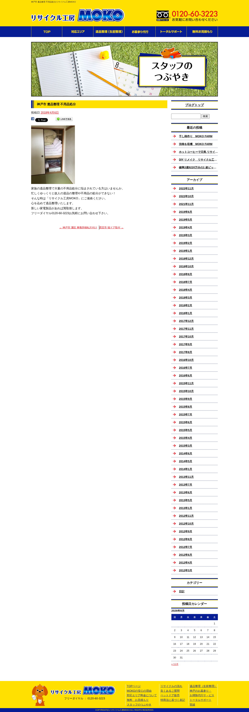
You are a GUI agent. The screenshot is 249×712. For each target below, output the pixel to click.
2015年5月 (185, 430)
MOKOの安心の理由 (139, 690)
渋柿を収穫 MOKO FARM (195, 144)
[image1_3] (53, 181)
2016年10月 (186, 359)
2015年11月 (186, 383)
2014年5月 (185, 461)
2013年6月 (185, 492)
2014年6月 (185, 453)
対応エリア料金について (142, 695)
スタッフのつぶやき (139, 704)
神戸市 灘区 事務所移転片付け (78, 227)
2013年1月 (185, 508)
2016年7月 (185, 367)
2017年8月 (185, 352)
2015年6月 (185, 422)
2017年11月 (186, 328)
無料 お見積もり (202, 31)
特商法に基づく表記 (172, 699)
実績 (192, 704)
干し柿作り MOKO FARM (195, 136)
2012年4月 (185, 562)
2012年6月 (185, 554)
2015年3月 (185, 445)
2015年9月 (185, 398)
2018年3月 (185, 297)
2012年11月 (186, 515)
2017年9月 (185, 344)
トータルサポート (171, 31)
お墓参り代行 (140, 31)
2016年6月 (185, 375)
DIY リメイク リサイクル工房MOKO (198, 159)
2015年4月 (185, 437)
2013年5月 (185, 500)
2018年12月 (186, 258)
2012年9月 (185, 531)
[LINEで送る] (64, 119)
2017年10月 (186, 336)
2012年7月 (185, 547)
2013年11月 (186, 476)
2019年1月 (185, 250)
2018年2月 (185, 305)
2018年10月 (186, 266)
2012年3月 (185, 570)
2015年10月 (186, 391)
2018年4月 (185, 289)
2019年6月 (185, 211)
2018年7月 (185, 282)
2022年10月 (186, 196)
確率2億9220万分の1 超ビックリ (198, 167)
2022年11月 (186, 188)
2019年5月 (185, 219)
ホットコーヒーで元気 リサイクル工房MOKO (198, 151)
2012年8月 (185, 539)
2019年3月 (185, 235)
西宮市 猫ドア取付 (111, 227)
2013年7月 (185, 484)
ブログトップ (194, 105)
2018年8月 (185, 274)
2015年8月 (185, 406)
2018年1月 (185, 313)
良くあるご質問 (170, 690)
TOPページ (46, 31)
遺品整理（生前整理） (108, 31)
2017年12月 (186, 320)
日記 (181, 591)
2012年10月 (186, 523)
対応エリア (77, 31)
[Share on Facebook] (32, 119)
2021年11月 (186, 204)
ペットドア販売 (170, 695)
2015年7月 (185, 414)
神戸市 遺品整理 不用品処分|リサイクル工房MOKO (53, 2)
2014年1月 (185, 469)
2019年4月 (185, 227)
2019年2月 (185, 243)
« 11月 (174, 664)
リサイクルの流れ (171, 686)
